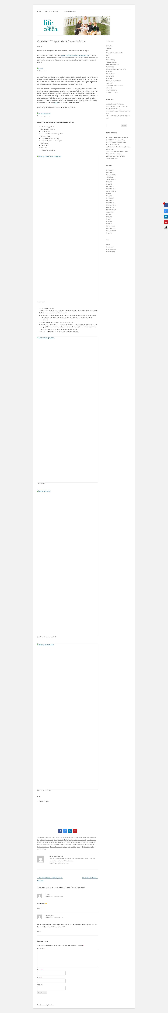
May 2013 (109, 233)
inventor (81, 842)
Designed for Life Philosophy (114, 53)
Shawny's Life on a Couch (113, 81)
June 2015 (109, 193)
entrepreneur (78, 840)
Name (39, 970)
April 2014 (109, 221)
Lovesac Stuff (110, 76)
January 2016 (110, 186)
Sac (70, 844)
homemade (56, 842)
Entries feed (109, 247)
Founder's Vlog (110, 60)
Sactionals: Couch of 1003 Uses (115, 104)
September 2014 (111, 210)
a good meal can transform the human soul (75, 55)
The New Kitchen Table (52, 11)
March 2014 (109, 224)
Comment (41, 948)
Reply (39, 908)
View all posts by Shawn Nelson (59, 863)
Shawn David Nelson (43, 847)
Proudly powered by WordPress (45, 1005)
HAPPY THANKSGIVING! (113, 109)
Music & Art (109, 78)
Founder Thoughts (69, 11)
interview (76, 842)
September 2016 (111, 179)
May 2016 (109, 184)
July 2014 (108, 214)
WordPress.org (110, 251)
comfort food (49, 840)
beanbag (79, 837)
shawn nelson (54, 847)
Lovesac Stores (110, 74)
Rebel (62, 844)
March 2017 (109, 170)
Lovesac (39, 844)
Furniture (45, 842)
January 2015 (110, 200)
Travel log (109, 88)
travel (78, 847)
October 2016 (110, 177)
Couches (108, 48)
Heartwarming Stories (112, 64)
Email (39, 977)
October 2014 (110, 207)
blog (90, 837)
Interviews (109, 71)
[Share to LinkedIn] (70, 832)
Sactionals (75, 844)
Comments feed (111, 249)
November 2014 (111, 205)
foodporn (93, 840)
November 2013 (111, 231)
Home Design (110, 67)
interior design (68, 842)
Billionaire (86, 837)
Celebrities (109, 46)
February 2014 (110, 226)
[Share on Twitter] (65, 832)
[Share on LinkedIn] (166, 218)
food (88, 840)
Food (57, 837)
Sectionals (81, 844)
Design (66, 840)
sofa (69, 847)
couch (56, 103)
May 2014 (109, 219)
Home (39, 11)
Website (40, 985)
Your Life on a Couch (112, 92)
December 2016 (110, 172)
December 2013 (110, 228)
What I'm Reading (111, 90)
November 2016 (111, 175)
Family (53, 837)
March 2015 (109, 198)
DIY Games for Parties (90, 878)
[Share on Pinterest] (75, 832)
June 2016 (109, 182)
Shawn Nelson (41, 849)
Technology (109, 83)
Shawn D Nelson (89, 844)
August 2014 (109, 212)
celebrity (42, 840)
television (73, 847)
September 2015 (111, 191)
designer (71, 840)
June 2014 (109, 217)
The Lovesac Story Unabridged (115, 85)
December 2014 (110, 203)
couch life (60, 840)
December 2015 (110, 189)
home (50, 842)
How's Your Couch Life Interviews (116, 69)
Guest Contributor (65, 837)
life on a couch (89, 842)
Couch (55, 840)
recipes (67, 844)
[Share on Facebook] (60, 832)
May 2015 (109, 196)
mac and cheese (55, 844)
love (95, 842)
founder (39, 842)
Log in (108, 245)
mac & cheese (46, 844)
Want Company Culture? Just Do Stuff (117, 106)
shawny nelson (62, 847)
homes (62, 842)
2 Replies (39, 46)
